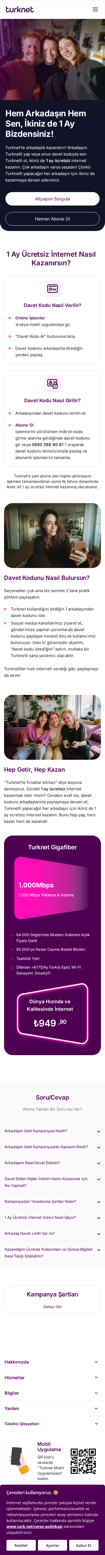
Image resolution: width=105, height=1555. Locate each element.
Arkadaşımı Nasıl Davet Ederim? (32, 1162)
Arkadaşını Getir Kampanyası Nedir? (36, 1130)
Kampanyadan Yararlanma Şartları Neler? (40, 1201)
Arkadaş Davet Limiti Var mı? (29, 1233)
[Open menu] (95, 9)
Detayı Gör (52, 1306)
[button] (52, 1130)
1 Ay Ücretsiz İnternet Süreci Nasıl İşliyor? (40, 1217)
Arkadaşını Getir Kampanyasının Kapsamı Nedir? (46, 1146)
